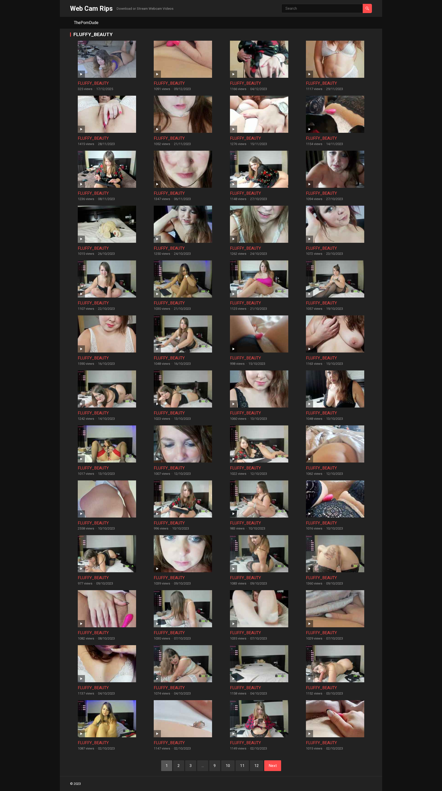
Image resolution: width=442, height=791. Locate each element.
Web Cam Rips (91, 8)
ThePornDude (86, 22)
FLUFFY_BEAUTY (93, 83)
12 (256, 765)
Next (273, 765)
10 (228, 765)
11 (242, 765)
